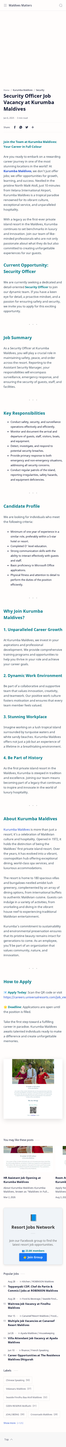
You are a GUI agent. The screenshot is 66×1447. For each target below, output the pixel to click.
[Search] (60, 5)
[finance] (26, 1350)
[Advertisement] (33, 47)
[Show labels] (14, 1423)
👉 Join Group (33, 1257)
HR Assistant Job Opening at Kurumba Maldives (22, 1180)
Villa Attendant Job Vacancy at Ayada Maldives (33, 1340)
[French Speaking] (40, 1350)
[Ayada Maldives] (30, 1333)
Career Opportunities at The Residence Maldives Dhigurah (34, 1357)
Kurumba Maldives (17, 171)
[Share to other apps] (33, 127)
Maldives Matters (20, 5)
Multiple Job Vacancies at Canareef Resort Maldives (31, 1323)
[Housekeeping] (46, 1333)
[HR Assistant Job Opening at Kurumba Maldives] (28, 1159)
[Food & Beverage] (32, 1298)
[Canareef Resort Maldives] (36, 1315)
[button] (15, 127)
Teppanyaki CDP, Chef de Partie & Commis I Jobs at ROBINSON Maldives (33, 1288)
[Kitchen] (27, 1281)
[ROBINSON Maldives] (43, 1281)
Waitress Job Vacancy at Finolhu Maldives (29, 1306)
